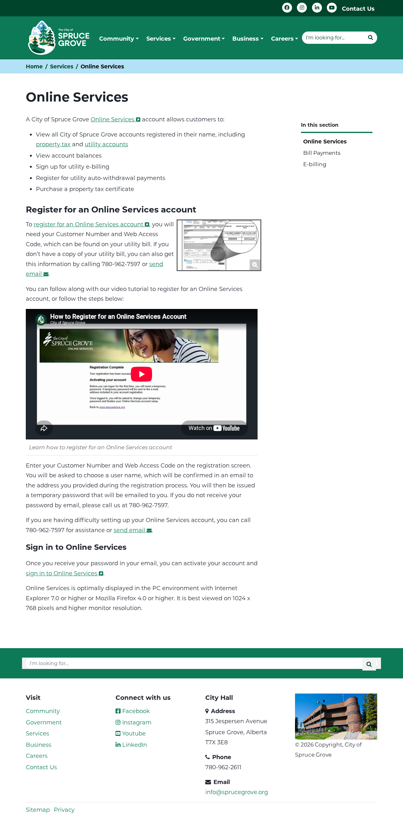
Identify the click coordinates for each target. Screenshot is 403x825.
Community (43, 711)
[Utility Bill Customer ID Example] (219, 244)
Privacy (64, 809)
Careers (37, 755)
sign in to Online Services (61, 573)
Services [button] (158, 38)
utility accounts (106, 144)
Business (38, 744)
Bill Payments (321, 152)
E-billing (314, 163)
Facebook (135, 711)
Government (44, 722)
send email (129, 530)
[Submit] (370, 38)
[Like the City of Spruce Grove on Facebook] (287, 7)
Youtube (133, 733)
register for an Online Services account (88, 224)
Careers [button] (282, 38)
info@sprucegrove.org (236, 792)
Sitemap (38, 809)
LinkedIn (134, 744)
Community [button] (116, 38)
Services (61, 66)
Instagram (136, 722)
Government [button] (201, 38)
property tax (53, 144)
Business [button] (245, 38)
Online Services (112, 119)
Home (34, 66)
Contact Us (358, 8)
